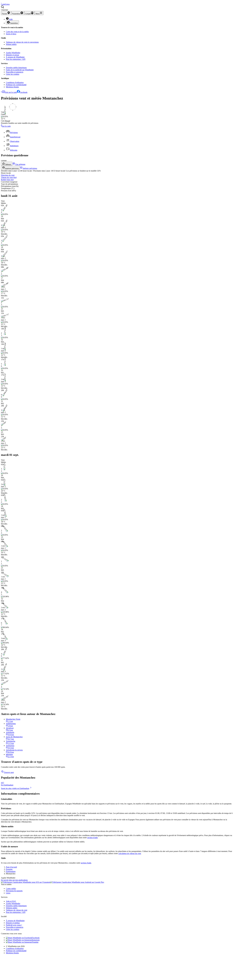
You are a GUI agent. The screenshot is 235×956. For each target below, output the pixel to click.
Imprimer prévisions (12, 168)
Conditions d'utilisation (15, 82)
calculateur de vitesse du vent (129, 853)
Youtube (35, 942)
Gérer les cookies (12, 74)
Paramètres (14, 23)
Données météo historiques (16, 68)
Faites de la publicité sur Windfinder (20, 70)
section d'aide (92, 838)
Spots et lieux (11, 34)
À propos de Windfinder (15, 57)
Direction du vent (7, 175)
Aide (11, 19)
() (9, 177)
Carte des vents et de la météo (17, 32)
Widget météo (11, 44)
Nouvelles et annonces (14, 72)
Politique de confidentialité (16, 85)
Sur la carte (6, 126)
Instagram (36, 940)
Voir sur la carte (11, 92)
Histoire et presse (12, 55)
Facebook (23, 92)
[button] (117, 8)
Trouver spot (9, 772)
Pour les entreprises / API (15, 59)
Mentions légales (12, 87)
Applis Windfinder (13, 53)
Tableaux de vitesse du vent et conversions (22, 42)
